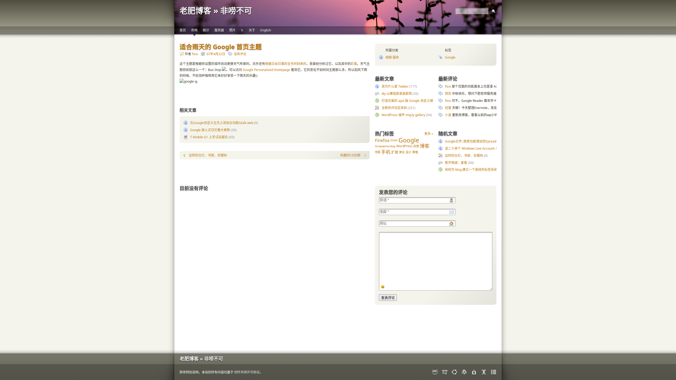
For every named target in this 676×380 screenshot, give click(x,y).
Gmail (394, 140)
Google (450, 57)
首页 (183, 30)
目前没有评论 (194, 188)
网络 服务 (392, 57)
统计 (206, 30)
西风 (448, 93)
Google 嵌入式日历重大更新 (210, 130)
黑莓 (415, 152)
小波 (448, 115)
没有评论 (240, 54)
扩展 (394, 152)
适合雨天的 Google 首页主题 (221, 46)
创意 (416, 146)
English (265, 30)
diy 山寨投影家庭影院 (397, 93)
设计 (408, 152)
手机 (386, 152)
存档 (194, 30)
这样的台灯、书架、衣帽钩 (464, 155)
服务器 (219, 30)
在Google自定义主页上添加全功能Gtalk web (221, 123)
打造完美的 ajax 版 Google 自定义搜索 (409, 100)
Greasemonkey (385, 146)
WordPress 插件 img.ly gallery (403, 115)
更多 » (428, 133)
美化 (402, 152)
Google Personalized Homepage (266, 70)
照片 (232, 30)
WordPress (404, 146)
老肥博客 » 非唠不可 (216, 10)
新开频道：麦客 (456, 162)
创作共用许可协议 (247, 372)
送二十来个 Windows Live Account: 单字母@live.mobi (483, 148)
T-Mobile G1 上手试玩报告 (209, 137)
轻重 (448, 108)
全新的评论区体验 (394, 108)
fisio (195, 54)
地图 (377, 152)
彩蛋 (354, 63)
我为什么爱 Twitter (395, 86)
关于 (252, 30)
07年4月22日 (215, 54)
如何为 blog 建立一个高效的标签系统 (471, 169)
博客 (424, 146)
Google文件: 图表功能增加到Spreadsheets (475, 141)
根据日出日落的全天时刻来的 (285, 63)
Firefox (382, 140)
